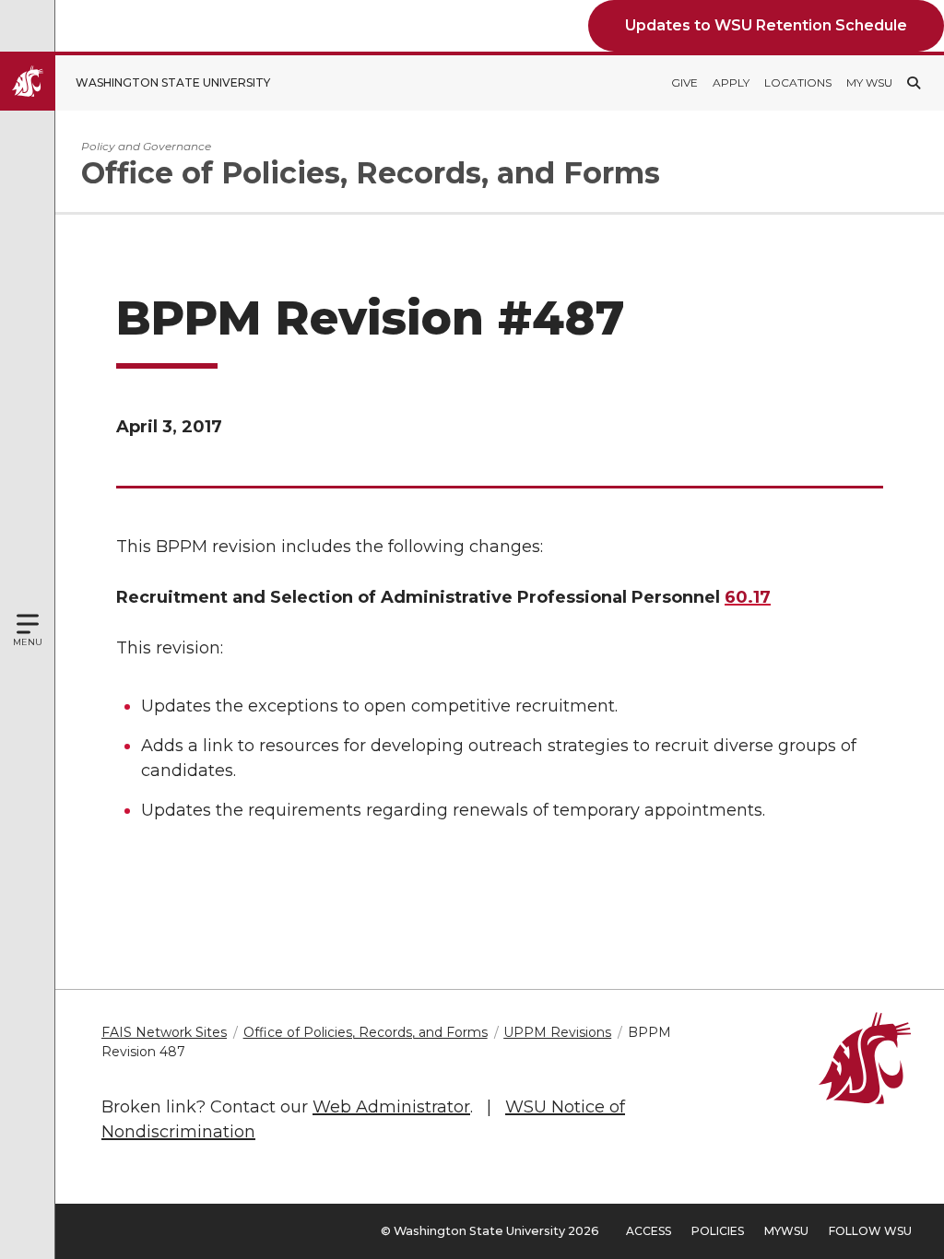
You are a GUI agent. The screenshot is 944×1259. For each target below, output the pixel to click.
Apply (731, 82)
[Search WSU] (913, 83)
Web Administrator (391, 1107)
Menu (27, 642)
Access (648, 1231)
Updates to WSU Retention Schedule (766, 25)
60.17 (748, 597)
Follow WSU (870, 1231)
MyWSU (786, 1231)
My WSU (869, 82)
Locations (798, 82)
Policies (717, 1231)
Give (684, 82)
